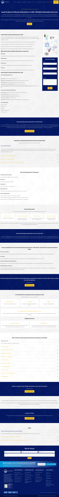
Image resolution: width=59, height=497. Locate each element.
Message (44, 78)
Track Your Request (49, 492)
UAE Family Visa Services (38, 472)
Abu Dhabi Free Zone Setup (18, 476)
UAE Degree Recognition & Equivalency (28, 482)
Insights (45, 492)
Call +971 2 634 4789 (41, 464)
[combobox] (39, 452)
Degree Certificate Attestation (29, 475)
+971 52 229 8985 (48, 478)
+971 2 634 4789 (50, 2)
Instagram (9, 492)
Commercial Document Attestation (28, 479)
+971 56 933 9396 (48, 475)
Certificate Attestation (28, 472)
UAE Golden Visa (37, 475)
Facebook (5, 492)
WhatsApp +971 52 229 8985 (51, 464)
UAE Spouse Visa (37, 474)
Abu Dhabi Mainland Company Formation (18, 475)
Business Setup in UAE (17, 472)
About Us (42, 492)
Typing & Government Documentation (38, 481)
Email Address (45, 66)
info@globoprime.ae (49, 480)
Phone (44, 71)
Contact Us (53, 492)
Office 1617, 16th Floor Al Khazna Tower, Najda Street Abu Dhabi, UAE (50, 484)
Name (44, 61)
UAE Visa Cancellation (38, 477)
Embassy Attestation (28, 477)
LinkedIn (14, 492)
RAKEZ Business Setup (17, 481)
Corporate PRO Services (17, 478)
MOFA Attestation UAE (28, 474)
